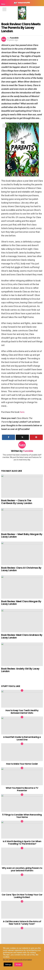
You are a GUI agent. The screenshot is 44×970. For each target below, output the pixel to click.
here (22, 412)
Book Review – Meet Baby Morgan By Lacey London (21, 535)
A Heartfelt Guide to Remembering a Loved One (22, 738)
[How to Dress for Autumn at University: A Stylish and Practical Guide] (22, 936)
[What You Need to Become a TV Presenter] (22, 776)
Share (4, 9)
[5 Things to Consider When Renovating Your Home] (22, 803)
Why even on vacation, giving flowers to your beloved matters (22, 869)
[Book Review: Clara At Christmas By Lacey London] (22, 553)
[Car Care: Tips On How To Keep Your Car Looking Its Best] (22, 883)
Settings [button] (8, 964)
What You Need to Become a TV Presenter (22, 789)
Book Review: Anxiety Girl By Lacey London (20, 670)
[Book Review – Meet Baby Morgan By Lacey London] (22, 519)
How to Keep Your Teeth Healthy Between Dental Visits (22, 711)
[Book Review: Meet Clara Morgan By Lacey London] (22, 587)
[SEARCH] (41, 3)
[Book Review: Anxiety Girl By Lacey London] (22, 654)
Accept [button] (18, 964)
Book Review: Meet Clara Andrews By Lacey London (21, 636)
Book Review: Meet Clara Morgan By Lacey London (21, 603)
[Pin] (36, 437)
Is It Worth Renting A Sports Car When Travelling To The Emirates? (22, 842)
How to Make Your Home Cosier (22, 763)
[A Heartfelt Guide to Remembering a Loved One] (22, 725)
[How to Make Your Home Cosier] (22, 752)
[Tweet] (22, 437)
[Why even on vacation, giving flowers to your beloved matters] (22, 856)
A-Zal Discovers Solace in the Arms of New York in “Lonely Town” (22, 922)
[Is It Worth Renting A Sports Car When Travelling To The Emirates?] (22, 830)
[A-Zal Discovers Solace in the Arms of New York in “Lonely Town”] (22, 910)
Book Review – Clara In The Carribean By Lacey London (16, 502)
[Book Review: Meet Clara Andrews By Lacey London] (22, 620)
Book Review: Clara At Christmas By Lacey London (21, 569)
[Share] (8, 437)
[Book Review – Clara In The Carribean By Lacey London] (22, 486)
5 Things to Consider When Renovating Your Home (22, 816)
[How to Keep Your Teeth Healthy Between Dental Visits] (22, 699)
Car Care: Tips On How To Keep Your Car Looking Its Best (22, 896)
